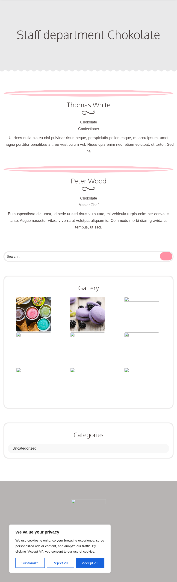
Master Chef (88, 205)
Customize (30, 563)
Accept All (90, 563)
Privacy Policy (138, 563)
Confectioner (88, 129)
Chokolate (88, 122)
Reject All (60, 563)
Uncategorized (24, 448)
